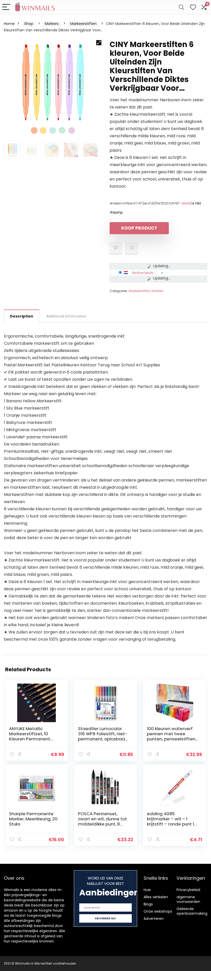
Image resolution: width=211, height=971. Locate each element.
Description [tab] (21, 316)
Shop (28, 23)
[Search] (181, 7)
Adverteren (154, 918)
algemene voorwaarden (188, 899)
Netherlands (143, 272)
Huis (147, 889)
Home (9, 23)
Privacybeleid (188, 889)
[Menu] (6, 7)
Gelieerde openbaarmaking (192, 911)
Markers (52, 23)
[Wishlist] (193, 7)
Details (185, 203)
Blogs (148, 904)
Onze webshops (158, 911)
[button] (98, 42)
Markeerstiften (83, 23)
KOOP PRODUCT (139, 228)
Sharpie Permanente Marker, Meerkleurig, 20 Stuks (33, 819)
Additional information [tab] (66, 316)
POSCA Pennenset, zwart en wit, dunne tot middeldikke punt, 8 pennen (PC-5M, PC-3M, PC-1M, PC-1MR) (102, 824)
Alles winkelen (156, 897)
